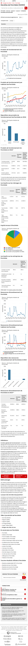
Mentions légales (23, 629)
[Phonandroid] (20, 644)
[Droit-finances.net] (20, 639)
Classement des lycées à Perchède (11, 544)
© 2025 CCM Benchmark (17, 630)
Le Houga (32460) (6, 523)
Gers (13, 3)
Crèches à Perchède (7, 548)
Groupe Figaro (9, 630)
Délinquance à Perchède (8, 555)
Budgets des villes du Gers (9, 527)
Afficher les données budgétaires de (9, 17)
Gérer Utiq (3, 629)
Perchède (18, 3)
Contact (25, 626)
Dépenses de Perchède (19, 476)
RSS (13, 629)
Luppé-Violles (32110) (7, 525)
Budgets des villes (7, 3)
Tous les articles (9, 629)
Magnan (13, 10)
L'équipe (11, 626)
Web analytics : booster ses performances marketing (9, 589)
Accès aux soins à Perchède (9, 553)
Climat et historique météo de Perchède (12, 540)
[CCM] (20, 636)
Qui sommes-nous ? (5, 626)
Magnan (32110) (6, 519)
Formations (6, 585)
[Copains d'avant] (7, 641)
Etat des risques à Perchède (9, 552)
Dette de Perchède (6, 476)
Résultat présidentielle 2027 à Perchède (12, 563)
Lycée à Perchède (6, 546)
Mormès (8, 10)
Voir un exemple (23, 579)
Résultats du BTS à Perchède (9, 569)
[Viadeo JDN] (20, 641)
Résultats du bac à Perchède (9, 565)
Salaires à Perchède (7, 534)
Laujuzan (18, 10)
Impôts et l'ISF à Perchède (8, 538)
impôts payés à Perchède (15, 289)
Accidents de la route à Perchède (10, 542)
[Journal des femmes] (7, 636)
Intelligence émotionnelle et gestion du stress (12, 598)
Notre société (16, 626)
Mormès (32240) (6, 517)
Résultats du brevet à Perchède (10, 567)
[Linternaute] (7, 639)
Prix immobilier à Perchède (8, 536)
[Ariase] (7, 644)
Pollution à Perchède (7, 557)
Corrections (17, 629)
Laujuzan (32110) (6, 521)
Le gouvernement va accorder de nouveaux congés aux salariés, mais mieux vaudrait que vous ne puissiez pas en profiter (13, 615)
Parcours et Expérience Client (9, 594)
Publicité (21, 626)
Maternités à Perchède (8, 550)
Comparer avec (4, 20)
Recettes (3, 24)
